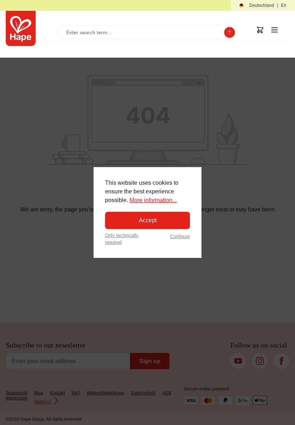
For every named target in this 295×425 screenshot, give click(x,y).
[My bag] (260, 30)
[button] (263, 5)
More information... (153, 200)
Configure (180, 236)
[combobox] (142, 32)
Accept (147, 220)
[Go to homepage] (21, 28)
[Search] (229, 32)
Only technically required (122, 239)
